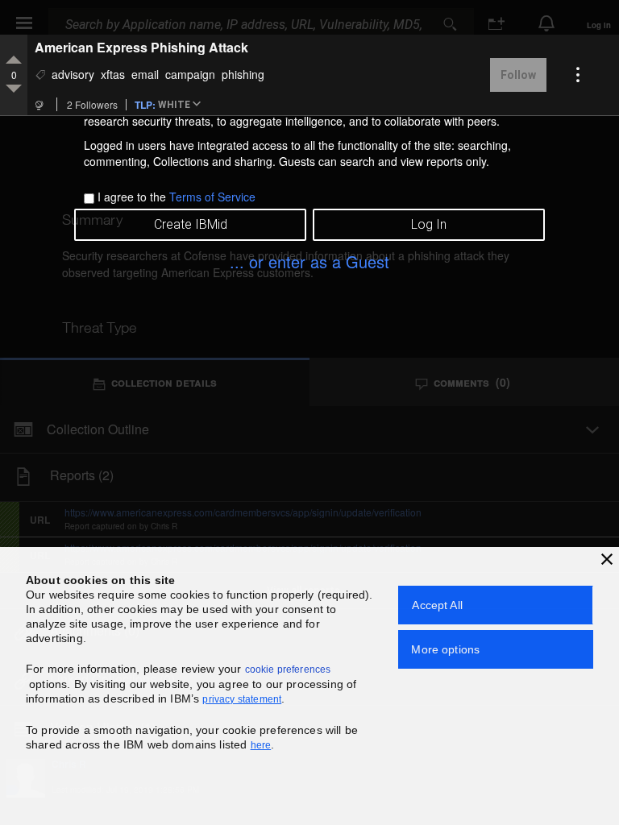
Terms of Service (212, 197)
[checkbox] (89, 198)
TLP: (145, 104)
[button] (182, 105)
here (261, 745)
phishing (243, 74)
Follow (518, 74)
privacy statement (241, 699)
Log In (429, 224)
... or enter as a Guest (309, 261)
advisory (73, 74)
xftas (113, 74)
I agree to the (176, 197)
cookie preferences (288, 669)
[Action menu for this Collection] (578, 75)
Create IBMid (190, 224)
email (145, 74)
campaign (190, 74)
